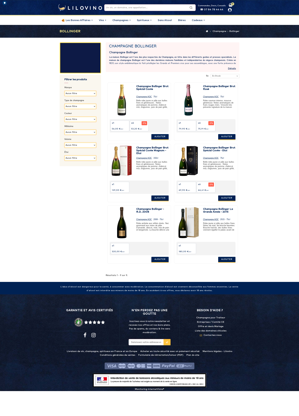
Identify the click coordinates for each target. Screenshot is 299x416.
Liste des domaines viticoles (210, 331)
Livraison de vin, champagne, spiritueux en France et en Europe (102, 351)
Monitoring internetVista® (149, 389)
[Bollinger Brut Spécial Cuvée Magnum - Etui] (122, 161)
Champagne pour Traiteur (210, 318)
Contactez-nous (213, 335)
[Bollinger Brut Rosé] (189, 99)
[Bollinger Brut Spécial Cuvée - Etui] (189, 161)
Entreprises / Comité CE (210, 322)
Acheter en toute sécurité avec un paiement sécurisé (169, 351)
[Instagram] (93, 335)
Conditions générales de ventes (117, 355)
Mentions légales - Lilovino (217, 351)
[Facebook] (85, 335)
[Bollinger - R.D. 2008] (122, 222)
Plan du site (192, 355)
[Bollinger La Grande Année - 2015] (189, 222)
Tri (207, 76)
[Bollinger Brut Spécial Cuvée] (122, 99)
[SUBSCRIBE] (167, 342)
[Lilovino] (80, 7)
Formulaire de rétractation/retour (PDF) (160, 355)
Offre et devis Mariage (210, 326)
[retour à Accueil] (207, 31)
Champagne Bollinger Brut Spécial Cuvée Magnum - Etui (152, 150)
